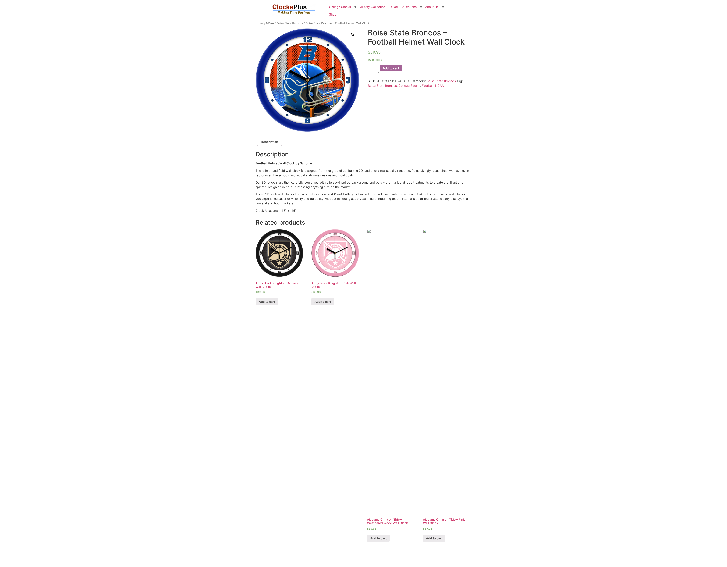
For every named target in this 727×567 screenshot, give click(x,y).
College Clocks (340, 7)
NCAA (270, 23)
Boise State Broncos (289, 23)
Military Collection (372, 7)
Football (427, 85)
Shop (332, 14)
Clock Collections (404, 7)
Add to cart (391, 68)
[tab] (269, 142)
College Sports (409, 85)
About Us (431, 7)
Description (269, 142)
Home (260, 23)
